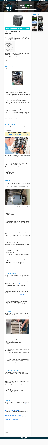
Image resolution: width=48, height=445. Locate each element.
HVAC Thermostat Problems (9, 424)
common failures (24, 403)
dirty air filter (16, 316)
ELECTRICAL (30, 0)
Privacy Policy (26, 437)
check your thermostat (18, 277)
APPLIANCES (6, 0)
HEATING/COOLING (18, 0)
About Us (22, 437)
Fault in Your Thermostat (9, 47)
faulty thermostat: (17, 283)
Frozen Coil (7, 46)
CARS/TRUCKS (42, 0)
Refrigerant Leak (8, 43)
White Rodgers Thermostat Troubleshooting (12, 410)
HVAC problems (22, 294)
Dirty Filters (7, 48)
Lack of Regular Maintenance (10, 49)
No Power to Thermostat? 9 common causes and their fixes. (14, 415)
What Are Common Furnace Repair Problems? (12, 419)
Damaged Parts (8, 45)
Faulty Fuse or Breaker (9, 44)
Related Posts (9, 51)
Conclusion (7, 50)
